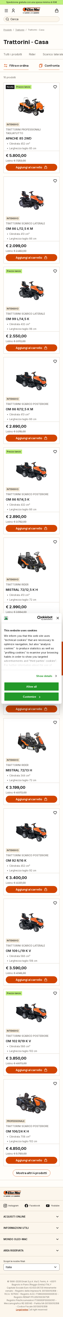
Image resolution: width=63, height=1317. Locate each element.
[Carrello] (56, 10)
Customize (29, 696)
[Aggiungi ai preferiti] (55, 87)
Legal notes (22, 1309)
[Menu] (6, 10)
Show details (44, 676)
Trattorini (19, 30)
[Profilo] (13, 10)
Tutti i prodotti (13, 54)
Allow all (31, 686)
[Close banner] (58, 618)
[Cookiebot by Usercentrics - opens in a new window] (38, 618)
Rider (32, 54)
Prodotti (8, 30)
